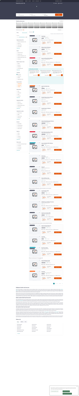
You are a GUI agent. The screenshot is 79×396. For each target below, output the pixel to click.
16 (59, 283)
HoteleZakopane (19, 324)
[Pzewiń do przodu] (60, 21)
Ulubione (55, 3)
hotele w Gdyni (56, 311)
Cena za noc (18, 35)
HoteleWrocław (34, 324)
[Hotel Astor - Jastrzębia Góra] (34, 40)
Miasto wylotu (19, 142)
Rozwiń (19, 333)
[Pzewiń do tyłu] (62, 21)
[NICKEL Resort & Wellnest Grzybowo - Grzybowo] (34, 206)
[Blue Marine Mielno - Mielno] (34, 251)
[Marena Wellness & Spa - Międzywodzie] (34, 182)
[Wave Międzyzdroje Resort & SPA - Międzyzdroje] (34, 136)
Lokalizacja (18, 72)
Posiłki (18, 50)
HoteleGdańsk (19, 325)
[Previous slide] (30, 40)
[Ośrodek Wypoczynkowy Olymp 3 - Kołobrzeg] (34, 101)
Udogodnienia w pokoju (20, 111)
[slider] (18, 37)
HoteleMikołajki (49, 328)
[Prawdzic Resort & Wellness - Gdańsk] (34, 112)
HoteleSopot (34, 325)
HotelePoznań (19, 327)
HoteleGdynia (34, 328)
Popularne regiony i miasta (20, 61)
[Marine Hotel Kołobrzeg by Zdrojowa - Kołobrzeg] (34, 125)
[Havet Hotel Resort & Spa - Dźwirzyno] (34, 264)
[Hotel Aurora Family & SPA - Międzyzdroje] (34, 217)
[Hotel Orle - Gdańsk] (34, 240)
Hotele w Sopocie (46, 311)
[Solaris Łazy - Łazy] (34, 160)
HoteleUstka (48, 331)
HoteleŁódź (48, 327)
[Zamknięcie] (77, 386)
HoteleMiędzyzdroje (20, 331)
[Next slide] (39, 40)
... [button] (58, 283)
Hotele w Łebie (21, 300)
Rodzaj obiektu (19, 89)
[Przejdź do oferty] (39, 75)
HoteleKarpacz (49, 325)
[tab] (34, 129)
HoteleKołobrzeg (34, 327)
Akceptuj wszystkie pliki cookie (67, 393)
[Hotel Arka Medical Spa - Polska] (34, 90)
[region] (34, 40)
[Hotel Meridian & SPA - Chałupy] (34, 194)
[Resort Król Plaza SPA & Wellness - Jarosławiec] (34, 62)
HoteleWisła (34, 331)
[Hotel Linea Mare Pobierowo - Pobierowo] (34, 229)
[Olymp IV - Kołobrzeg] (34, 171)
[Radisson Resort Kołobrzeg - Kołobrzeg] (34, 51)
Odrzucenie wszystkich (66, 391)
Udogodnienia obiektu (20, 100)
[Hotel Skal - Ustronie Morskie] (34, 275)
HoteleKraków (49, 324)
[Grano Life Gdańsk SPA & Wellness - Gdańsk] (34, 147)
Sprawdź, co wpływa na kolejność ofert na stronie (57, 33)
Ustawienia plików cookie (54, 391)
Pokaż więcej (18, 97)
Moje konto (60, 3)
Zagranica (18, 131)
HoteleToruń (19, 328)
